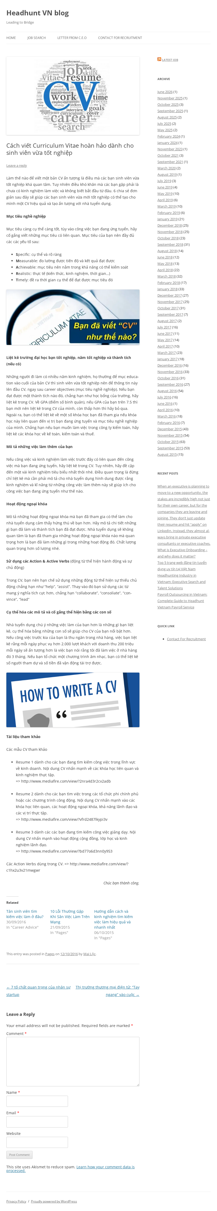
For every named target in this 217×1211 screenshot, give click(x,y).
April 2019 (165, 200)
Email (12, 1112)
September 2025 (170, 110)
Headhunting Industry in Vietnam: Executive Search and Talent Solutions (181, 581)
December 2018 (169, 225)
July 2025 (164, 123)
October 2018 (168, 238)
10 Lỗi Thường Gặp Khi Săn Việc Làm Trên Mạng (70, 916)
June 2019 (165, 187)
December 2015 (169, 429)
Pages (50, 953)
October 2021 (168, 155)
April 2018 (165, 269)
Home (11, 38)
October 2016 (168, 378)
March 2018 (166, 276)
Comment (16, 1033)
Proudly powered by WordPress (54, 1201)
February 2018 (168, 282)
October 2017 (168, 308)
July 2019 (164, 180)
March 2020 (166, 168)
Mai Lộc (89, 953)
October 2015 (168, 441)
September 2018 (170, 244)
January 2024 (167, 142)
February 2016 (168, 422)
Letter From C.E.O (72, 38)
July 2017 (164, 327)
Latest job (170, 60)
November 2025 (170, 98)
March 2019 (166, 206)
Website (13, 1133)
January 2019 (167, 219)
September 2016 (170, 384)
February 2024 (168, 136)
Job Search (37, 38)
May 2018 (165, 263)
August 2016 (167, 390)
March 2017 (166, 352)
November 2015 (170, 435)
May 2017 (165, 339)
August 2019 (167, 174)
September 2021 (170, 161)
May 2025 (165, 130)
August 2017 (167, 320)
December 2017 (169, 295)
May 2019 (165, 193)
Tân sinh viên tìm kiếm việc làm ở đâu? (24, 914)
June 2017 (165, 333)
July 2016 (164, 397)
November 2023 (170, 149)
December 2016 (169, 365)
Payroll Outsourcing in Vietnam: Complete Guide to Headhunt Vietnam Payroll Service (182, 600)
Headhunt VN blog (37, 12)
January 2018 (167, 289)
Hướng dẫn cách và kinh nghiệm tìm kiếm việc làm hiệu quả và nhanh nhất (113, 919)
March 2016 (166, 416)
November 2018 (170, 231)
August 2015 (167, 454)
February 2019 (168, 212)
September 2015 (170, 448)
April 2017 (165, 346)
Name (13, 1092)
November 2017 (170, 301)
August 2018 (167, 250)
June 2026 (165, 91)
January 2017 (167, 359)
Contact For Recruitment (120, 38)
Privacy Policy (16, 1201)
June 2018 (165, 257)
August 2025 (167, 117)
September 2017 (170, 314)
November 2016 (170, 371)
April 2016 (165, 409)
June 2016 (165, 403)
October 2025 (168, 104)
